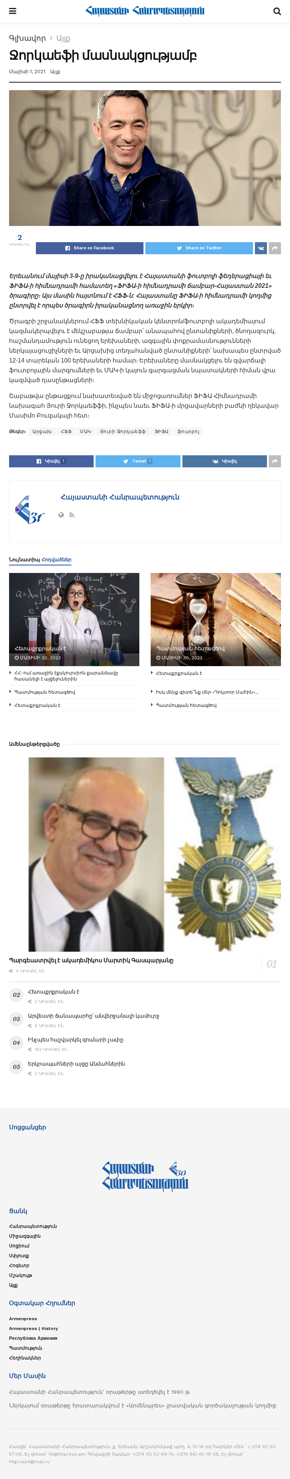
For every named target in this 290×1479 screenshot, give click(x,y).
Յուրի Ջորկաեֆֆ (123, 431)
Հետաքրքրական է (40, 648)
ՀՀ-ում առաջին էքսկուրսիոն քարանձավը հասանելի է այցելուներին (66, 676)
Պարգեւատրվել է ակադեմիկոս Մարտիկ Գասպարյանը (91, 960)
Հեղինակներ (25, 1358)
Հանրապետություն (33, 1226)
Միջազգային (25, 1236)
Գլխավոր (27, 38)
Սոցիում (19, 1246)
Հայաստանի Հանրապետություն (119, 497)
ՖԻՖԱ (162, 431)
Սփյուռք (19, 1255)
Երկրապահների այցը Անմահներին (76, 1063)
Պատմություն (25, 1348)
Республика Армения (33, 1338)
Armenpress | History (33, 1328)
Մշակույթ (20, 1275)
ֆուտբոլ (188, 431)
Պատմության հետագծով (190, 648)
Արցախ (42, 431)
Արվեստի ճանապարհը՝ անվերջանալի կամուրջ (93, 1015)
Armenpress (23, 1318)
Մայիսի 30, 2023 (40, 657)
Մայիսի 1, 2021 (27, 71)
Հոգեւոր (19, 1265)
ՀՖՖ (66, 431)
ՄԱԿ (85, 431)
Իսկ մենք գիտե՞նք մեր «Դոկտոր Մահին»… (207, 692)
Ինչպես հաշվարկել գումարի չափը (75, 1039)
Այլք (63, 38)
